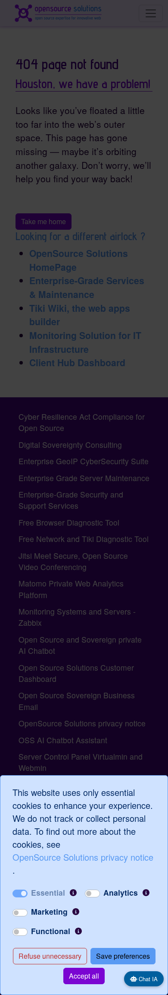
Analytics (120, 892)
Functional (50, 930)
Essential (48, 892)
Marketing (49, 911)
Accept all (84, 976)
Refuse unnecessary (50, 956)
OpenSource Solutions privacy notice (82, 857)
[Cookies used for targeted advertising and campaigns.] (76, 911)
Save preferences (123, 956)
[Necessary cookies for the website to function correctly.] (73, 892)
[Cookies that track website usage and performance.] (146, 892)
